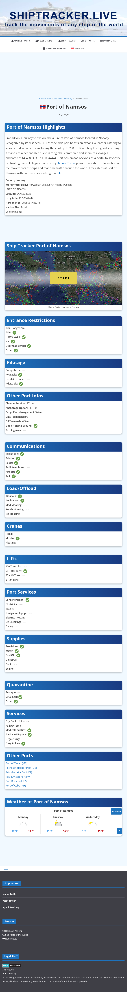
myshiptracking (10, 907)
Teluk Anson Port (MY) (18, 776)
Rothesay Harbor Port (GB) (21, 767)
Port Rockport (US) (16, 781)
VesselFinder (45, 40)
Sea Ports (89, 40)
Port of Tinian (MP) (16, 763)
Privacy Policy (9, 973)
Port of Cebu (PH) (16, 785)
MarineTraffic (22, 40)
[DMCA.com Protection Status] (11, 965)
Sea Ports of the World (16, 934)
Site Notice (8, 969)
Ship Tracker (68, 40)
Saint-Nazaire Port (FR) (19, 772)
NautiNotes (109, 40)
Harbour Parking (13, 930)
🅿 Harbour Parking (54, 48)
